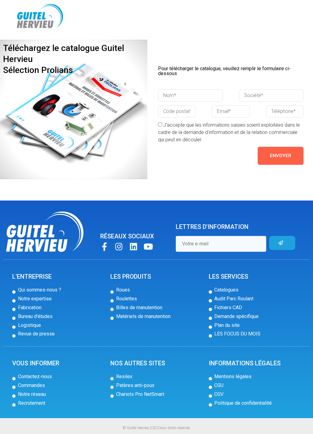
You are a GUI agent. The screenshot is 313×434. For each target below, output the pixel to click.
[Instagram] (119, 246)
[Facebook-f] (104, 246)
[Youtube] (148, 246)
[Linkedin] (134, 246)
